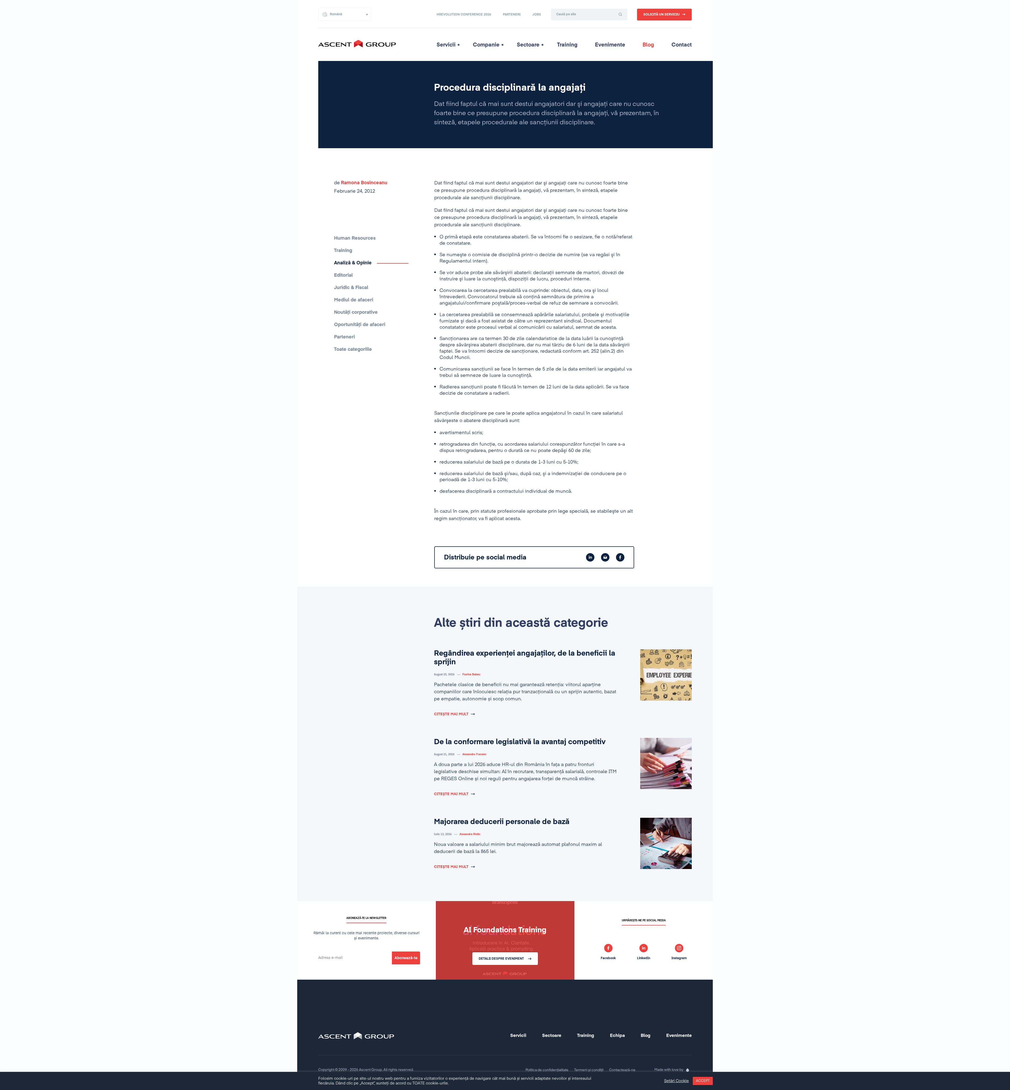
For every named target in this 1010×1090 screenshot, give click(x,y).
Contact (681, 45)
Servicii (446, 45)
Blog (648, 45)
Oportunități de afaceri (359, 324)
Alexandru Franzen (474, 754)
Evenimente (610, 45)
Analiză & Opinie (353, 263)
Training (567, 45)
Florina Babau (471, 674)
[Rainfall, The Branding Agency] (687, 1070)
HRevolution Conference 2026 (464, 14)
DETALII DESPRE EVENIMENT (501, 958)
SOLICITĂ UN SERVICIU (661, 14)
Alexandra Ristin (469, 834)
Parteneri (512, 14)
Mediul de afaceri (353, 300)
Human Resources (355, 238)
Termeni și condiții (588, 1070)
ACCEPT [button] (703, 1081)
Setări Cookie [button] (676, 1081)
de (360, 183)
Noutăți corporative (356, 312)
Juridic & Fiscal (351, 287)
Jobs (536, 14)
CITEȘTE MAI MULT (451, 714)
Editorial (343, 275)
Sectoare (528, 45)
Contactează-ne (622, 1070)
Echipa (617, 1036)
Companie (486, 45)
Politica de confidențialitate (547, 1070)
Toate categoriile (353, 349)
